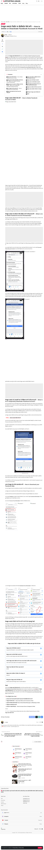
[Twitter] (27, 749)
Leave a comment (38, 741)
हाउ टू (19, 771)
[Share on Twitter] (7, 32)
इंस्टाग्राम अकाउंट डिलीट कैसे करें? (15, 417)
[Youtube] (17, 757)
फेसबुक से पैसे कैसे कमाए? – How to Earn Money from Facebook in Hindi (19, 700)
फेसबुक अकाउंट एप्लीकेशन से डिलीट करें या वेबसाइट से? (33, 89)
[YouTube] (42, 722)
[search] (36, 1)
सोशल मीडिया (7, 21)
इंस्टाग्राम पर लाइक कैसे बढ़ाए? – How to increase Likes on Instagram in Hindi (20, 706)
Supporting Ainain (11, 1)
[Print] (11, 32)
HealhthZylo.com (26, 798)
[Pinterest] (17, 753)
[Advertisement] (22, 12)
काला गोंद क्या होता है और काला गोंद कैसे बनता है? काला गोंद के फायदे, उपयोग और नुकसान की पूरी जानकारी (25, 775)
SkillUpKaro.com (26, 801)
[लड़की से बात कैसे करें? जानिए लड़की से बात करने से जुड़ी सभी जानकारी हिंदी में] (14, 771)
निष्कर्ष (28, 93)
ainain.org (25, 803)
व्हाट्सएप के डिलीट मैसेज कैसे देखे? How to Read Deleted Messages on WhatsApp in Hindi (23, 702)
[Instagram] (27, 753)
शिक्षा (18, 766)
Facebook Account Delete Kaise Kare (17, 711)
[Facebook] (17, 749)
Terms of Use (21, 847)
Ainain (6, 34)
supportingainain (4, 725)
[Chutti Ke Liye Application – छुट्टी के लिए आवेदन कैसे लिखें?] (14, 782)
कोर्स (20, 766)
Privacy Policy (15, 847)
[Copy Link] (9, 32)
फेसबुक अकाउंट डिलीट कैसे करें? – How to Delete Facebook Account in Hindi (15, 77)
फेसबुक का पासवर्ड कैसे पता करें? (11, 704)
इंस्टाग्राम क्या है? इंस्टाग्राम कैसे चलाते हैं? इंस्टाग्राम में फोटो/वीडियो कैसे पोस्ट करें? (19, 698)
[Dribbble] (27, 757)
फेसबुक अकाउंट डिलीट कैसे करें (9, 712)
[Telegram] (22, 824)
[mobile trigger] (2, 1)
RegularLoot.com (26, 800)
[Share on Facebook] (6, 32)
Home (2, 21)
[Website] (39, 722)
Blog (4, 21)
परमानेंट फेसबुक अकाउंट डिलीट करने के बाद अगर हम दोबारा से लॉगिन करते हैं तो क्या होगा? (33, 84)
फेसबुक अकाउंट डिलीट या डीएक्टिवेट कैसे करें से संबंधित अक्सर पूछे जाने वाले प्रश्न (33, 78)
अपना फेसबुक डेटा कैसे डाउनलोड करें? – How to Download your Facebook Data (14, 89)
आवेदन (19, 782)
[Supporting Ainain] (3, 829)
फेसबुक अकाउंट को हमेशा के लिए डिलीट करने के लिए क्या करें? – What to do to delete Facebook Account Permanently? (15, 81)
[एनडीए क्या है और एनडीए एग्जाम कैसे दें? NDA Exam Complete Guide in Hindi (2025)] (14, 765)
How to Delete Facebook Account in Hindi (31, 711)
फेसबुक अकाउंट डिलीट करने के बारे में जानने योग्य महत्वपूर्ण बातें (14, 92)
